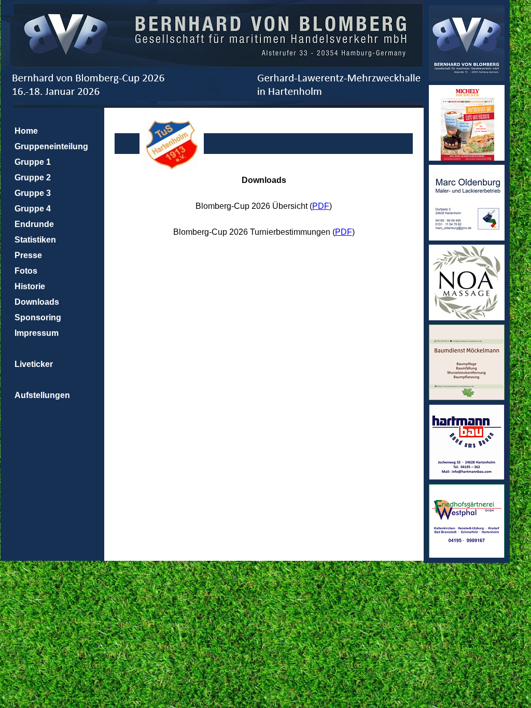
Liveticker (34, 364)
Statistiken (35, 239)
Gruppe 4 (33, 208)
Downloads (37, 302)
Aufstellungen (42, 395)
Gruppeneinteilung (51, 146)
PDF (320, 206)
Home (26, 130)
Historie (30, 286)
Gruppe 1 (33, 162)
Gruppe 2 (33, 177)
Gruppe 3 (33, 193)
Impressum (37, 333)
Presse (28, 255)
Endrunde (34, 224)
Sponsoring (38, 317)
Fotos (26, 270)
